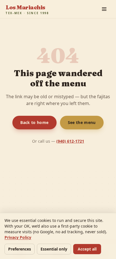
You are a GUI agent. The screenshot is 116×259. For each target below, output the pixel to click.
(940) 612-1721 (70, 141)
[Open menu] (104, 9)
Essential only (56, 249)
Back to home (34, 122)
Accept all (91, 249)
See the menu (81, 122)
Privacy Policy (19, 237)
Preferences (20, 249)
